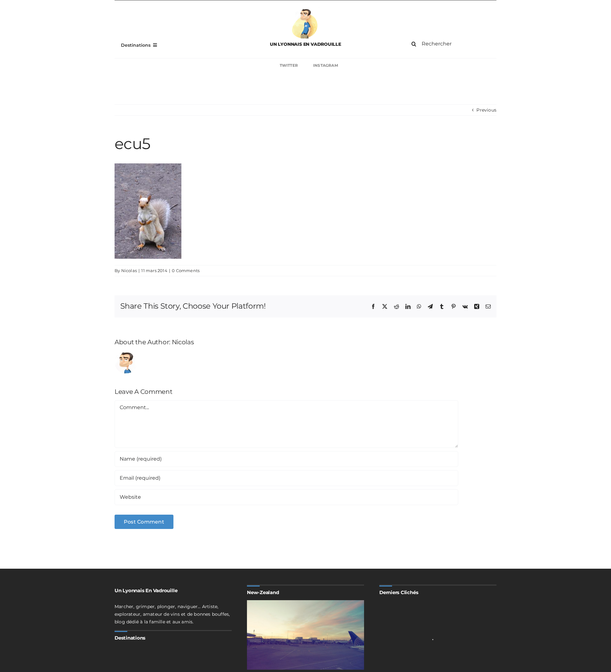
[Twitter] (206, 65)
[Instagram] (404, 65)
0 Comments (186, 270)
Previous (486, 110)
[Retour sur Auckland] (305, 635)
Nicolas (129, 270)
